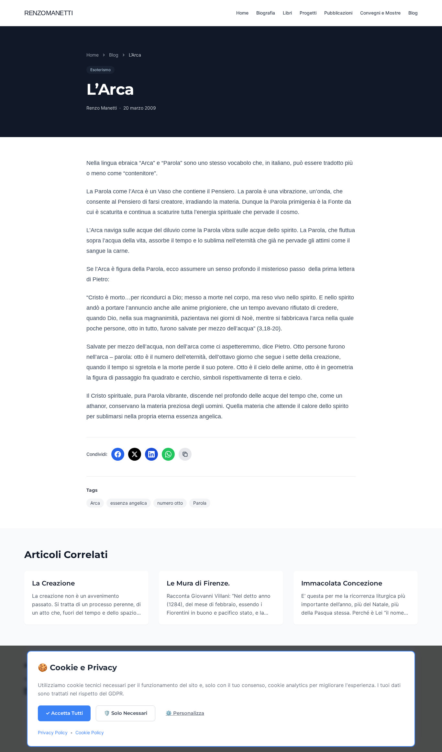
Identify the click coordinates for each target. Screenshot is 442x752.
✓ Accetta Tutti (64, 713)
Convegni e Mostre (380, 13)
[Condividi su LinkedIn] (151, 454)
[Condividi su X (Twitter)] (134, 454)
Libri (287, 13)
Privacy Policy (53, 732)
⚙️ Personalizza (185, 713)
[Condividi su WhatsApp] (168, 454)
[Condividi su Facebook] (117, 454)
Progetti (308, 13)
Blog (413, 13)
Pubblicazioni (338, 13)
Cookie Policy (89, 732)
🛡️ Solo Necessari (125, 713)
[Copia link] (185, 454)
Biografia (265, 13)
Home (242, 13)
